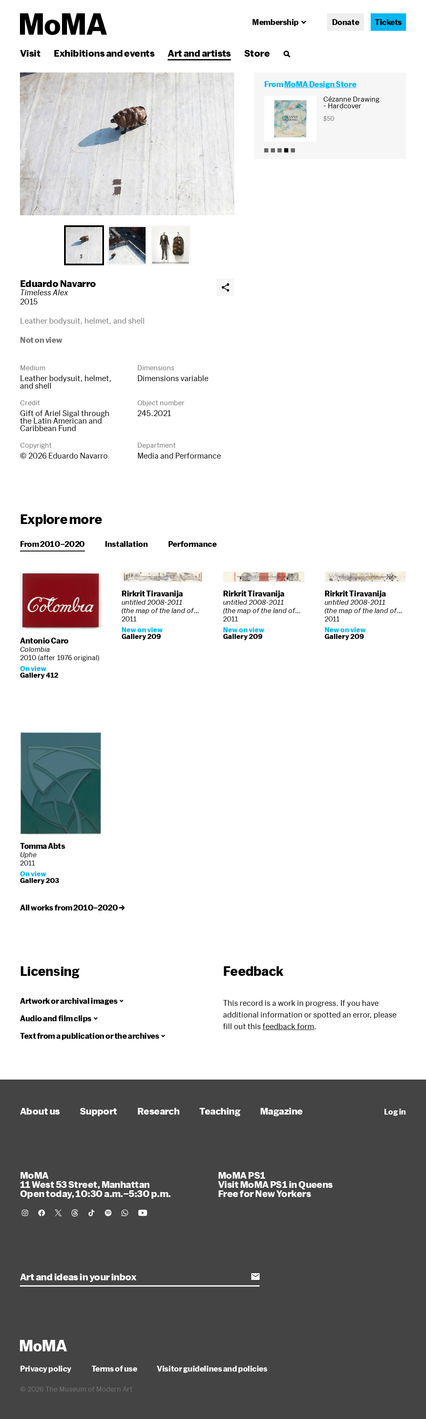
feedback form (288, 1026)
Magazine (281, 1110)
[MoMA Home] (63, 24)
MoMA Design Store (320, 84)
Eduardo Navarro (58, 283)
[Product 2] (273, 150)
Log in (395, 1111)
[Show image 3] (171, 245)
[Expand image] (127, 143)
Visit (30, 52)
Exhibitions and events (104, 52)
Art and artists (199, 52)
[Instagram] (25, 1213)
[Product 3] (279, 150)
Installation (126, 544)
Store (257, 52)
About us (40, 1110)
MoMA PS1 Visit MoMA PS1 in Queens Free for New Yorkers (275, 1184)
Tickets (388, 22)
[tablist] (127, 245)
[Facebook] (42, 1213)
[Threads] (75, 1213)
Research (158, 1110)
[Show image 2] (127, 245)
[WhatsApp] (125, 1213)
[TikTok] (92, 1213)
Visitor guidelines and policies (212, 1368)
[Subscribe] (255, 1276)
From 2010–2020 (52, 544)
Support (98, 1110)
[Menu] (286, 53)
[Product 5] (293, 150)
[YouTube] (142, 1213)
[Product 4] (286, 150)
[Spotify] (108, 1213)
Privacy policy (46, 1368)
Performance (192, 544)
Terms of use (114, 1368)
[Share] (225, 287)
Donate (345, 22)
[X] (58, 1213)
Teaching (219, 1110)
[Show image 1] (84, 245)
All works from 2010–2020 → (72, 907)
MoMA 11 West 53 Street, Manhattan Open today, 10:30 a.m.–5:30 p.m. (95, 1184)
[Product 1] (266, 150)
